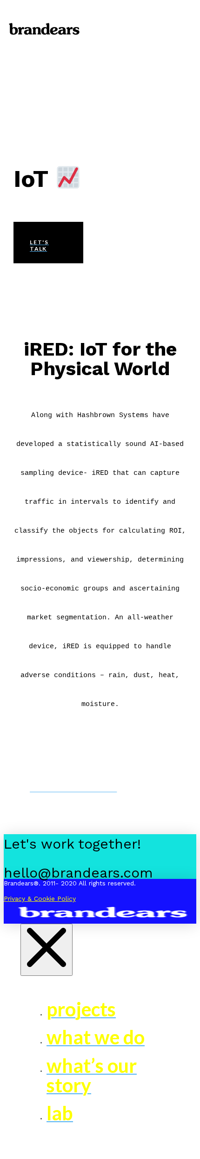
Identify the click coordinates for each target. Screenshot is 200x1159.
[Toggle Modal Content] (100, 8)
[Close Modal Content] (46, 950)
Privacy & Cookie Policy (40, 898)
